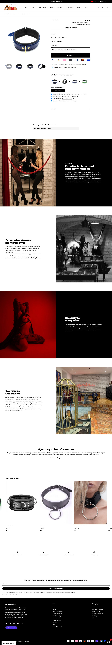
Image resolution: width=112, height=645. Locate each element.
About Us (55, 622)
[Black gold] (75, 530)
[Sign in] (102, 7)
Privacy (55, 609)
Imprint (55, 607)
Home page (7, 14)
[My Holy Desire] (10, 7)
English (102, 1)
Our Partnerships (57, 616)
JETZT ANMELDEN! (56, 588)
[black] (6, 530)
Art (93, 618)
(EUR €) (95, 1)
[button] (107, 7)
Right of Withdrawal (58, 611)
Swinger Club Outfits (97, 613)
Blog (54, 624)
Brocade (94, 607)
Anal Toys (94, 616)
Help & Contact (57, 620)
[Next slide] (43, 66)
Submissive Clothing (97, 609)
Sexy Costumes (96, 611)
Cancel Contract (57, 627)
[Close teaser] (16, 641)
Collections (16, 14)
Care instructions (57, 618)
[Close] (107, 1)
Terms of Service (57, 613)
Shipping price (75, 22)
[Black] (41, 530)
